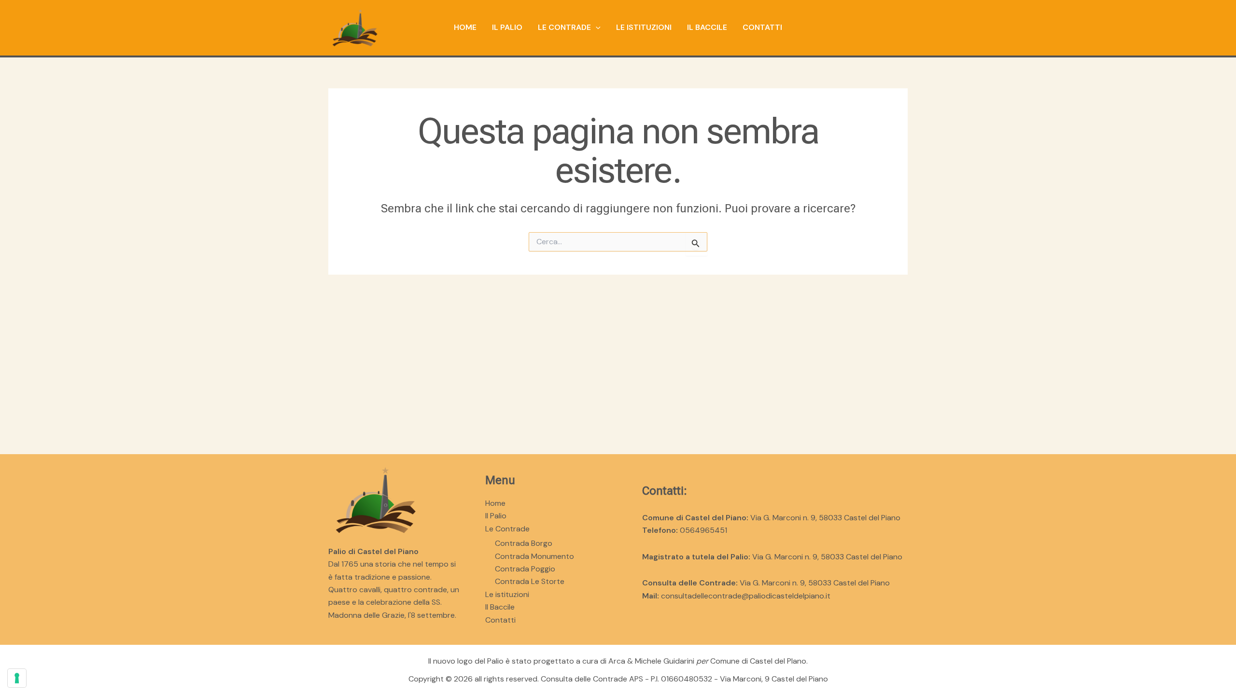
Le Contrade (564, 27)
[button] (596, 27)
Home (465, 27)
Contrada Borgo (523, 543)
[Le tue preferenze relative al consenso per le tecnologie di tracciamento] (17, 678)
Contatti (762, 27)
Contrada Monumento (534, 556)
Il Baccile (707, 27)
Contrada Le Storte (529, 581)
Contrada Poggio (525, 569)
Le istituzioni (644, 27)
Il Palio (507, 27)
